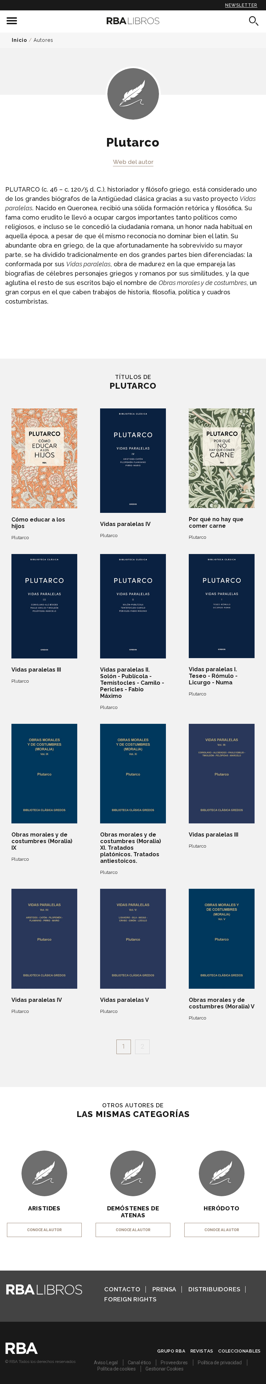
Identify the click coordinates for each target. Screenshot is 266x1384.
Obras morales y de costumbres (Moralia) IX (41, 841)
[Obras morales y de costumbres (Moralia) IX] (44, 773)
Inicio (19, 40)
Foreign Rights (130, 1299)
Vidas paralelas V (124, 1000)
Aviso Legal (106, 1362)
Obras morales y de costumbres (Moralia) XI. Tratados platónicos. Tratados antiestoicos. (130, 847)
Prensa (164, 1289)
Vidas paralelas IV (125, 524)
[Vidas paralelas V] (133, 938)
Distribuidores (214, 1289)
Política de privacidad (219, 1362)
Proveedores (174, 1362)
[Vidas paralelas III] (44, 606)
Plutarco (20, 537)
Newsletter (241, 5)
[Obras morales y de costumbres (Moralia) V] (222, 938)
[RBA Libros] (133, 20)
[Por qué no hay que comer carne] (222, 458)
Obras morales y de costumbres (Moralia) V (222, 1003)
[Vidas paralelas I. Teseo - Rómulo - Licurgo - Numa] (222, 606)
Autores (43, 40)
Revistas (202, 1351)
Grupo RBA (171, 1351)
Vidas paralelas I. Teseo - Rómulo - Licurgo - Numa (213, 676)
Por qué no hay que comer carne (216, 522)
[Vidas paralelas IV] (133, 460)
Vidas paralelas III (36, 669)
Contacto (122, 1289)
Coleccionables (239, 1351)
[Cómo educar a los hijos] (44, 458)
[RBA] (21, 1352)
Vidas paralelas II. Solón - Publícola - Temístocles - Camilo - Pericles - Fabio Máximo (132, 682)
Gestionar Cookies (164, 1369)
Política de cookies (116, 1369)
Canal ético (139, 1362)
